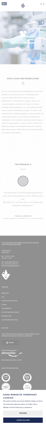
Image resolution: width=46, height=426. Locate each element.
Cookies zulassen (23, 420)
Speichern (23, 413)
